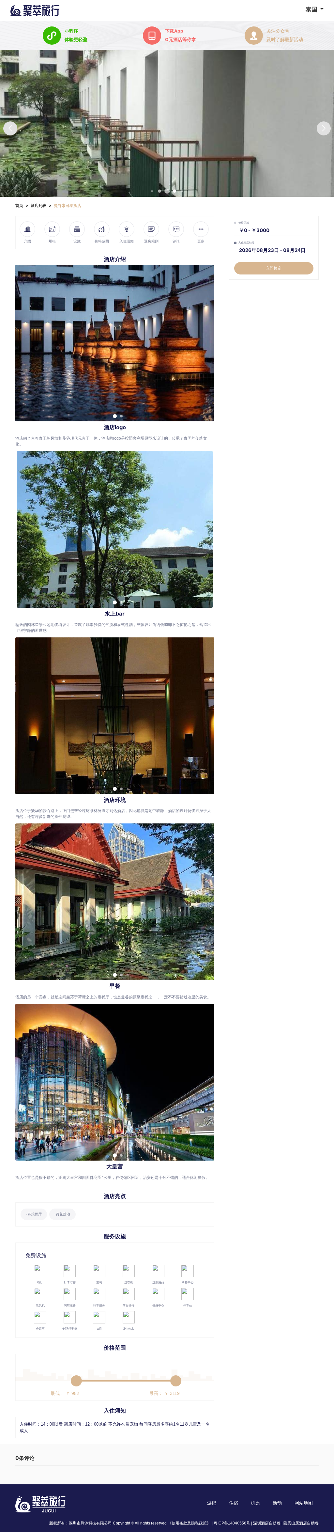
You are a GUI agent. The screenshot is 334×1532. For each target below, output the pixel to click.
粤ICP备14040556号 (232, 1523)
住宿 (233, 1503)
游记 (211, 1503)
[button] (324, 128)
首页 (19, 205)
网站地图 (304, 1503)
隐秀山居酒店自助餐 (301, 1523)
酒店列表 (38, 205)
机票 (255, 1503)
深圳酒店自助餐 (267, 1523)
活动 (277, 1503)
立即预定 (273, 268)
